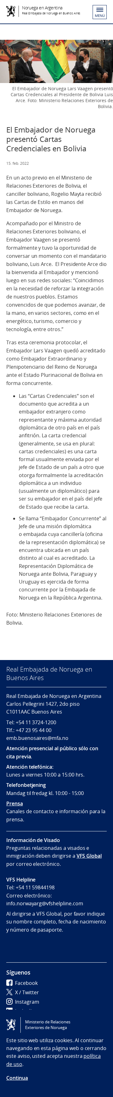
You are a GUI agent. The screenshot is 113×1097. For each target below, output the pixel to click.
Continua (17, 1077)
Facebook (26, 983)
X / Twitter (27, 992)
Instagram (27, 1001)
